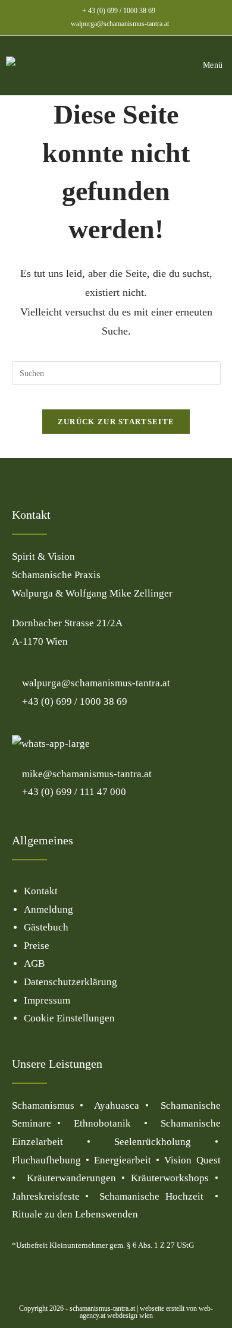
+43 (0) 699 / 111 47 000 (73, 791)
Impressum (47, 1000)
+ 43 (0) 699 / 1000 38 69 (118, 11)
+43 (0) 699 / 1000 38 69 (73, 701)
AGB (34, 963)
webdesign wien (129, 1315)
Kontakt (41, 891)
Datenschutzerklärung (70, 982)
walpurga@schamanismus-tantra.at (120, 24)
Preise (36, 945)
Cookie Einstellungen (69, 1018)
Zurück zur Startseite (116, 421)
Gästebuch (46, 927)
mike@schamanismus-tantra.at (87, 774)
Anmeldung (48, 909)
